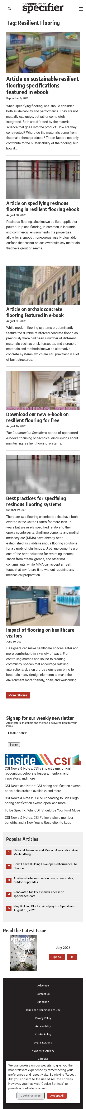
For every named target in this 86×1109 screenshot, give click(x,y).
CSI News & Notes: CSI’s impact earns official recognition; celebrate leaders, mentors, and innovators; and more (38, 773)
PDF (72, 956)
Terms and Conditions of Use (43, 1010)
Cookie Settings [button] (30, 1095)
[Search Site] (9, 8)
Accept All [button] (56, 1095)
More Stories (18, 695)
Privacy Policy (43, 1018)
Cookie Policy (43, 1034)
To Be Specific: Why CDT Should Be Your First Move (42, 810)
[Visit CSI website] (43, 759)
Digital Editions (43, 1042)
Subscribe (43, 1001)
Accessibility (43, 1026)
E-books (43, 1058)
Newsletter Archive (43, 1050)
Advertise (43, 985)
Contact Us (43, 993)
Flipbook (57, 956)
